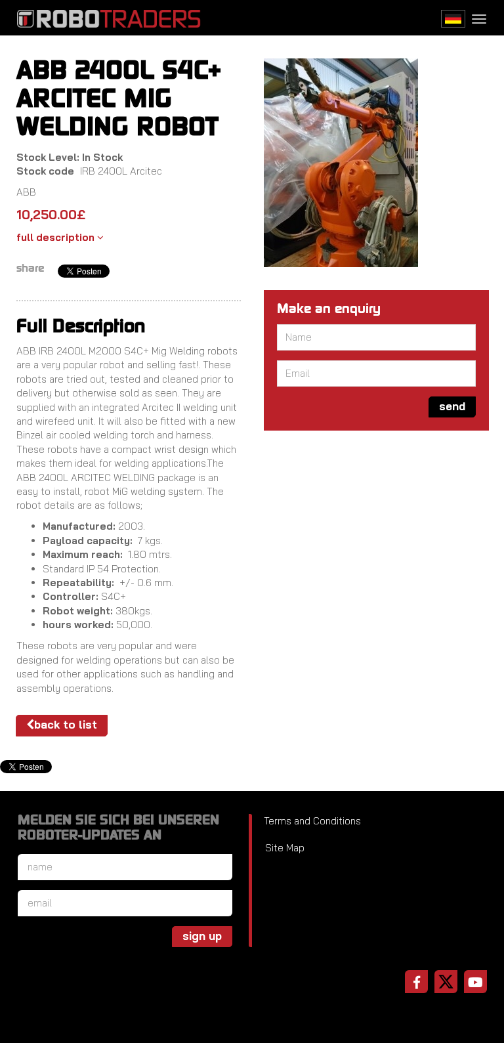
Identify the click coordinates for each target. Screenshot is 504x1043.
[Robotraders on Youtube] (475, 981)
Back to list (65, 724)
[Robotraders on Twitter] (445, 981)
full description (56, 237)
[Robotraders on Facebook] (416, 981)
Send (452, 406)
